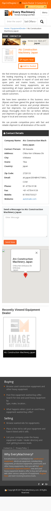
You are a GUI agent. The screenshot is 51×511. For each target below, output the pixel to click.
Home (6, 28)
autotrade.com (29, 199)
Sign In (5, 3)
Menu (44, 12)
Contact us (15, 36)
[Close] (36, 252)
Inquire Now (28, 59)
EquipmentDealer (18, 28)
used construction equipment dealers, (23, 467)
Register (13, 3)
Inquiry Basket (28, 3)
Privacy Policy (21, 448)
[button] (25, 275)
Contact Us (41, 3)
